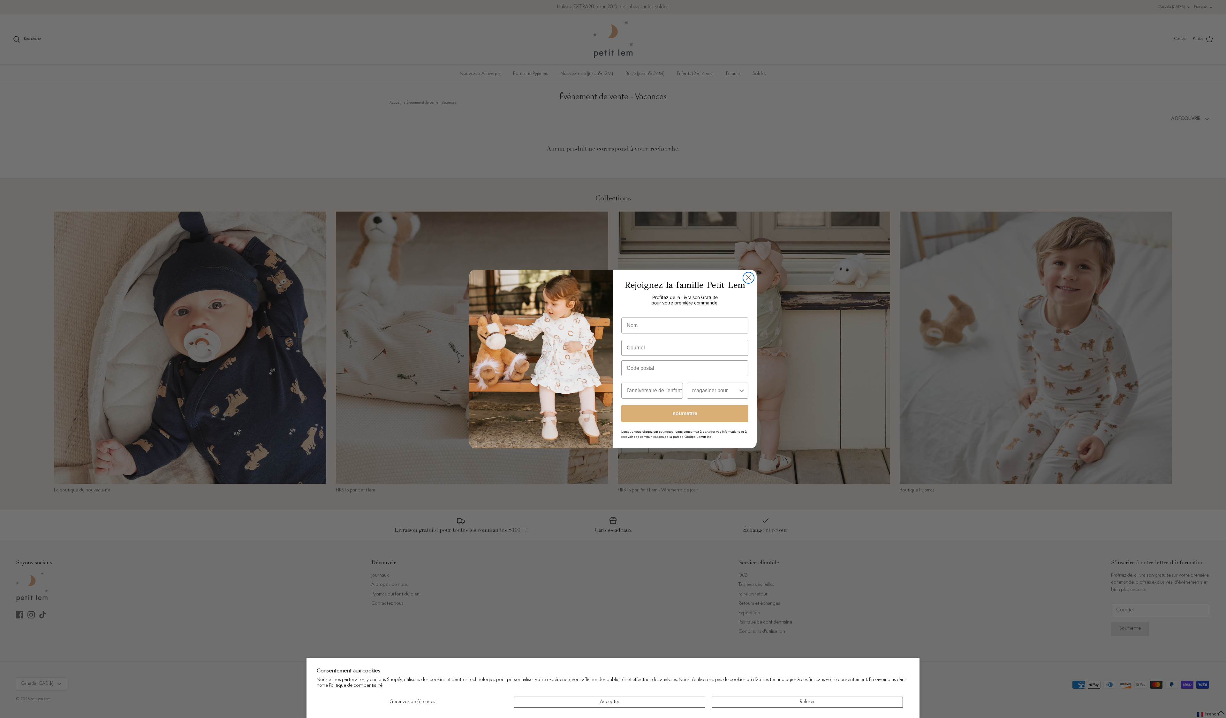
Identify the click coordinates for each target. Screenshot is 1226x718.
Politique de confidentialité (355, 685)
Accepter (609, 701)
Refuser (807, 701)
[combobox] (715, 390)
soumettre (685, 413)
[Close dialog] (748, 277)
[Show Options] (741, 390)
